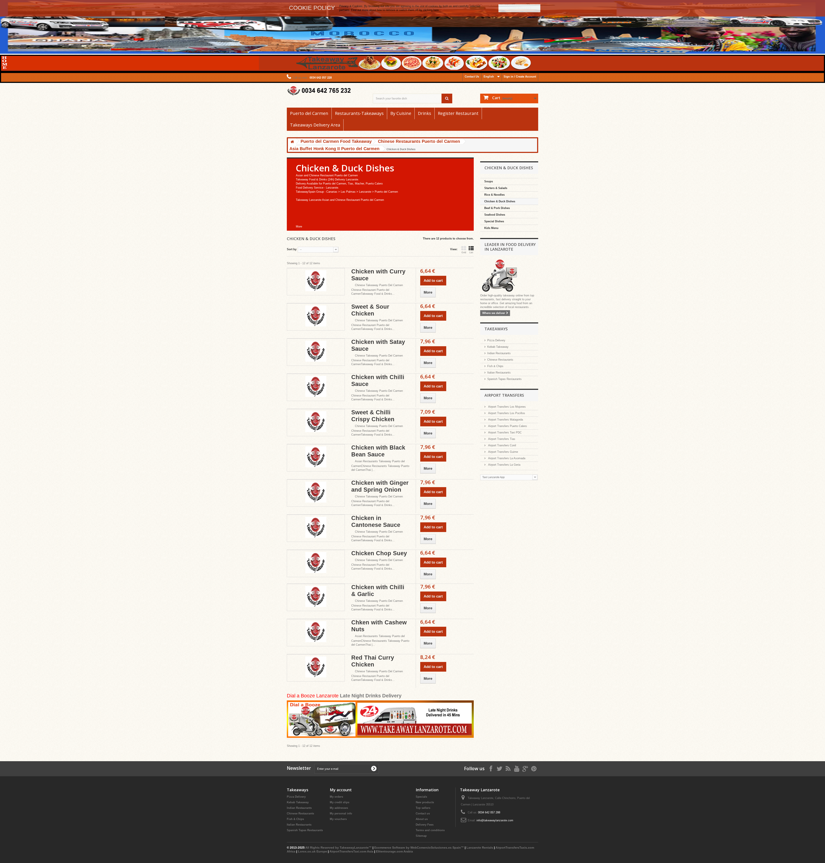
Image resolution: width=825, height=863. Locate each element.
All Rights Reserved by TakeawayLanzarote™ (338, 847)
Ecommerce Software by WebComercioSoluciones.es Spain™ (419, 847)
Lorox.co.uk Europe (312, 851)
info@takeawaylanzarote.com (495, 820)
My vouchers (338, 819)
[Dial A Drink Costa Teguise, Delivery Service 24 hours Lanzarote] (380, 719)
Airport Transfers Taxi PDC (504, 432)
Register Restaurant (458, 113)
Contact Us (472, 76)
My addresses (339, 808)
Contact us (423, 813)
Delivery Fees (425, 824)
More (299, 226)
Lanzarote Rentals (479, 847)
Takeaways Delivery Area (315, 125)
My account (341, 789)
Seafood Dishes (494, 214)
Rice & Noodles (494, 194)
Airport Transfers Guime (502, 451)
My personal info (341, 813)
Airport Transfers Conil (501, 445)
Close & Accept (519, 8)
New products (425, 802)
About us (422, 819)
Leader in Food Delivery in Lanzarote (510, 247)
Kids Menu (491, 228)
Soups (488, 181)
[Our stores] (509, 276)
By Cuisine (400, 113)
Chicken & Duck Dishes (499, 201)
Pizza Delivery (496, 340)
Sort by (291, 249)
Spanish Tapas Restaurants (504, 379)
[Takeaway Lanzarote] (326, 91)
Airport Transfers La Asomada (506, 458)
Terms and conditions (430, 830)
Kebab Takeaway (498, 346)
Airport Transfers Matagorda (505, 419)
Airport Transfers (504, 395)
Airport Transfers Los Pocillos (506, 413)
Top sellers (423, 808)
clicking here (431, 10)
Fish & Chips (495, 366)
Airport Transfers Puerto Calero (507, 426)
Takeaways (496, 328)
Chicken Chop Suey (379, 553)
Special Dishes (494, 221)
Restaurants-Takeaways (359, 113)
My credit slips (339, 802)
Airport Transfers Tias (501, 439)
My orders (336, 796)
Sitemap (421, 835)
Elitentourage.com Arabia (394, 851)
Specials (421, 796)
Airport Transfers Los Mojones (506, 406)
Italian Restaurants (499, 372)
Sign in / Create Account (520, 76)
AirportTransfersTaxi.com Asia (351, 851)
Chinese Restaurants (500, 359)
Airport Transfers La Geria (503, 464)
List (471, 252)
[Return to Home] (292, 142)
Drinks (424, 113)
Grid (463, 252)
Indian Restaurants (499, 353)
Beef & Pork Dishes (497, 208)
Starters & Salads (495, 188)
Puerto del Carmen (309, 113)
